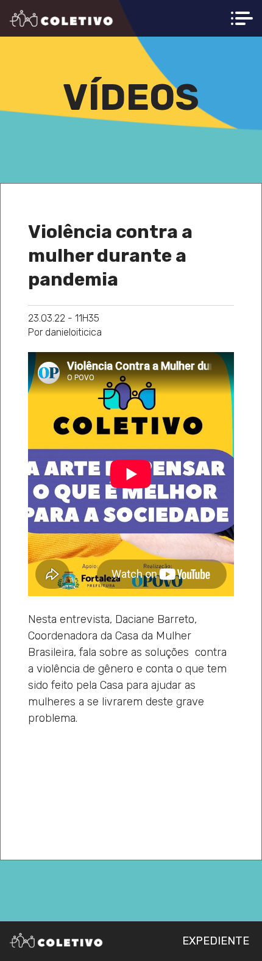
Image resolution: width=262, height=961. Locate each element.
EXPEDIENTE (215, 941)
